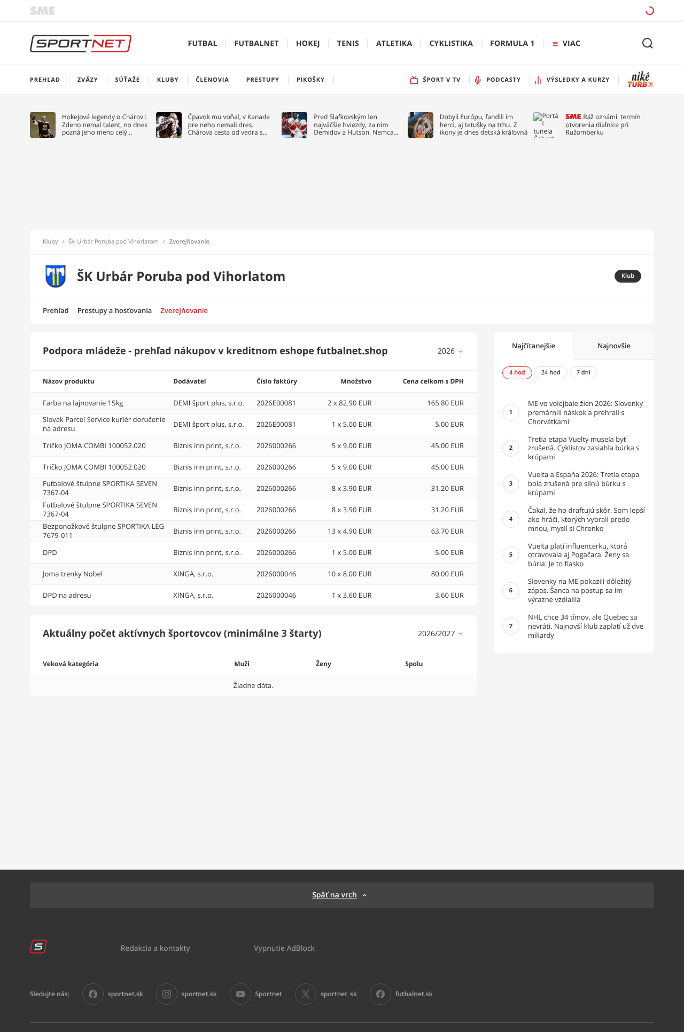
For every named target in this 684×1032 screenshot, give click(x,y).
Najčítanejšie (533, 345)
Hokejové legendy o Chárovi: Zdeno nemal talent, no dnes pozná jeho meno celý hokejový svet (104, 124)
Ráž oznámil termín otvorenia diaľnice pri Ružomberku (602, 124)
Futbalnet (257, 43)
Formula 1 (512, 43)
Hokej (308, 43)
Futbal (202, 43)
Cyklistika (451, 43)
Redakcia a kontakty (155, 948)
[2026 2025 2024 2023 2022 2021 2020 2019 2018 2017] (451, 351)
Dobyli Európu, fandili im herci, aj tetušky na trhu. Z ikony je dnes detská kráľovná (484, 124)
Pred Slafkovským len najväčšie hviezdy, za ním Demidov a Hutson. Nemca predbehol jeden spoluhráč (354, 124)
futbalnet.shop (352, 351)
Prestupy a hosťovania (114, 310)
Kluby (50, 242)
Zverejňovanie (184, 310)
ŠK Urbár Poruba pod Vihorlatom (114, 242)
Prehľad (56, 310)
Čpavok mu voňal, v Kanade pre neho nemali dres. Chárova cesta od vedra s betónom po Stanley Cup (229, 124)
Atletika (394, 43)
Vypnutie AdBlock (284, 948)
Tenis (348, 43)
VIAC (571, 43)
